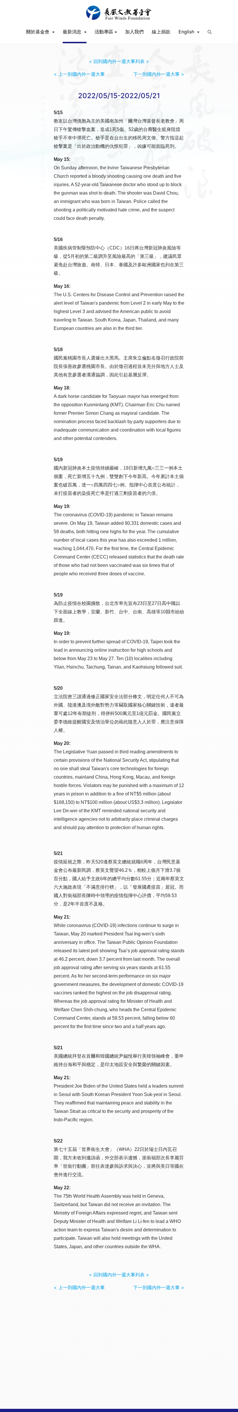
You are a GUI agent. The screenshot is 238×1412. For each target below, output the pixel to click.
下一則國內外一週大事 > (158, 74)
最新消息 (73, 32)
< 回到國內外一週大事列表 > (119, 61)
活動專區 (104, 32)
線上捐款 (161, 32)
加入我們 (134, 32)
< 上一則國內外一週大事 (79, 74)
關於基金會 (38, 32)
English (187, 32)
